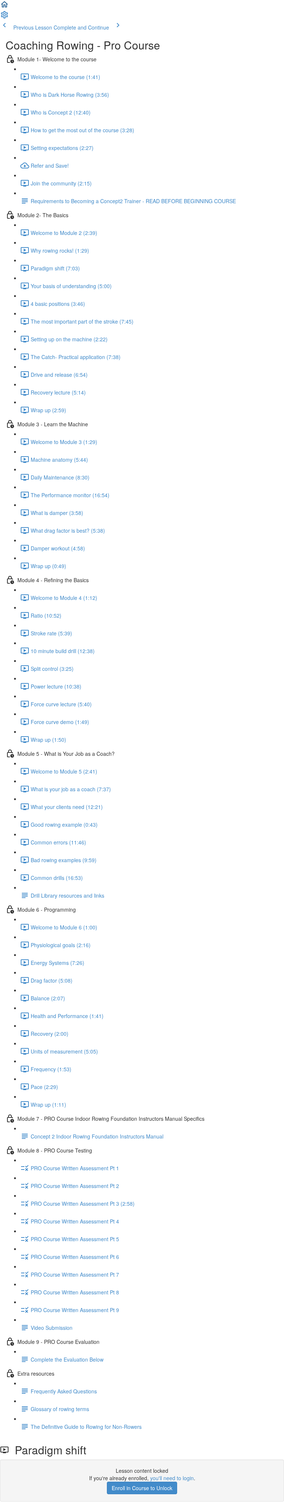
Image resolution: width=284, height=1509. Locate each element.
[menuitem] (4, 17)
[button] (4, 6)
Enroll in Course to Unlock (142, 1488)
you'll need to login (172, 1478)
